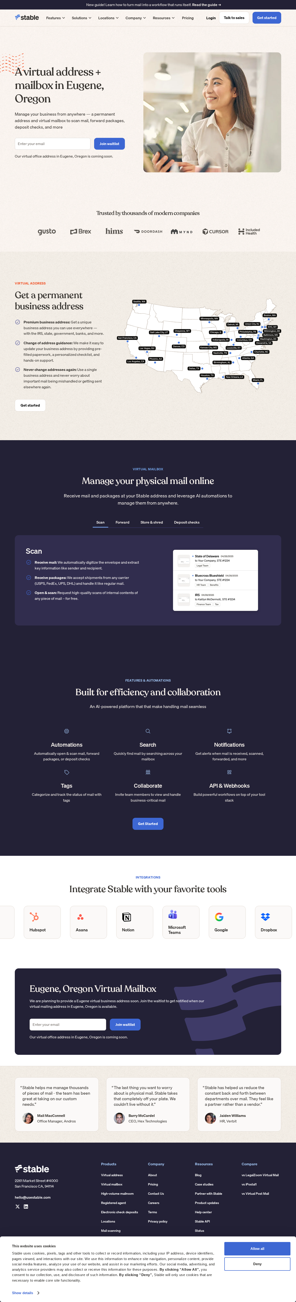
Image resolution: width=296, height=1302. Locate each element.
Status (199, 1230)
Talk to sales (234, 18)
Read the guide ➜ (206, 5)
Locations (108, 1221)
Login (211, 18)
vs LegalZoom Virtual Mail (260, 1175)
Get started (267, 18)
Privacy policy (157, 1221)
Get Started (148, 824)
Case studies (204, 1184)
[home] (27, 17)
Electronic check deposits (119, 1212)
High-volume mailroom (117, 1193)
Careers (153, 1202)
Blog (198, 1175)
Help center (203, 1212)
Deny (257, 1264)
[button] (55, 17)
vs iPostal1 (249, 1184)
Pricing (188, 18)
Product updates (207, 1202)
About (152, 1175)
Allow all (257, 1249)
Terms (152, 1212)
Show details (22, 1293)
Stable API (202, 1221)
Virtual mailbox (111, 1184)
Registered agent (113, 1202)
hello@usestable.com (33, 1197)
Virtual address (112, 1175)
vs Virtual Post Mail (255, 1193)
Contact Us (156, 1193)
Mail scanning (110, 1230)
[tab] (100, 523)
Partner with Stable (208, 1193)
